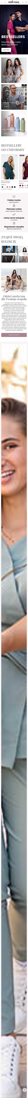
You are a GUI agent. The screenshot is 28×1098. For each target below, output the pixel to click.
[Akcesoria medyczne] (14, 123)
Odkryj (6, 80)
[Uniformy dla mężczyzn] (14, 97)
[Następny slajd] (25, 172)
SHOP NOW (6, 50)
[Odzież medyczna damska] (14, 70)
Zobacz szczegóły (14, 335)
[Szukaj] (5, 2)
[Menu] (2, 2)
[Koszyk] (26, 2)
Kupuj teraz (7, 133)
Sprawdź (6, 106)
